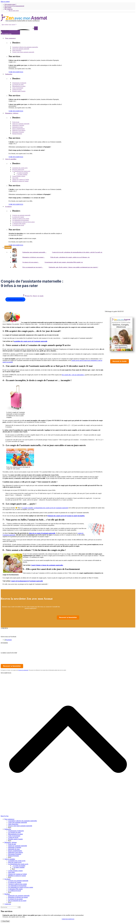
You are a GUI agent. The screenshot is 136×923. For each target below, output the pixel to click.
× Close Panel (5, 921)
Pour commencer (6, 644)
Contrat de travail (13, 837)
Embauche (4, 674)
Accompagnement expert (8, 679)
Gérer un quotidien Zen (7, 656)
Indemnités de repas (14, 849)
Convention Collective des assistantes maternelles (22, 821)
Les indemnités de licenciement (17, 885)
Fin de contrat (5, 678)
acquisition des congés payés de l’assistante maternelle (30, 341)
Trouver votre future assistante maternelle (20, 826)
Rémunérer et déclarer (7, 648)
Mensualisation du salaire (15, 834)
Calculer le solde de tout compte (17, 884)
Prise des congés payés (14, 862)
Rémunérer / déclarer (10, 842)
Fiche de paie (12, 844)
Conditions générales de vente (9, 635)
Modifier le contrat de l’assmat (17, 875)
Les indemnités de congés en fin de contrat (20, 887)
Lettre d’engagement (14, 836)
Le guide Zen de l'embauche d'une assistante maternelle (17, 654)
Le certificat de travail (14, 890)
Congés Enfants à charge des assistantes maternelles (47, 565)
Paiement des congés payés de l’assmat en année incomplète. (66, 516)
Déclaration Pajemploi (14, 854)
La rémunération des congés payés (18, 864)
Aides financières (13, 824)
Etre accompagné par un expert (17, 900)
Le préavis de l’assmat (14, 882)
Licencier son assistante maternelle (18, 880)
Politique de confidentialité (8, 633)
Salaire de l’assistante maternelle (17, 845)
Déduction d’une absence (15, 852)
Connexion (7, 904)
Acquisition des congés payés (16, 860)
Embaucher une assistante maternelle (19, 895)
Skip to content (5, 1)
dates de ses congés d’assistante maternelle (42, 533)
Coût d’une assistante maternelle (17, 822)
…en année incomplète (18, 865)
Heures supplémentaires (15, 850)
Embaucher (4, 646)
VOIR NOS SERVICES (68, 919)
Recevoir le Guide (120, 361)
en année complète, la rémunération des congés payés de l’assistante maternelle (45, 508)
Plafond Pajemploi (13, 855)
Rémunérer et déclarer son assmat (18, 897)
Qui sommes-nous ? (6, 630)
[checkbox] (10, 33)
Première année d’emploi (15, 839)
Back (9, 827)
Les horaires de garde (14, 832)
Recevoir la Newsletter (68, 617)
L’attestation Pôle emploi (15, 889)
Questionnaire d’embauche (16, 831)
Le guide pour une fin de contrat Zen (11, 658)
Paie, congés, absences (7, 676)
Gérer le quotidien (6, 649)
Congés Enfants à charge (15, 870)
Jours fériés (11, 872)
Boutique (7, 894)
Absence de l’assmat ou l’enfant (17, 874)
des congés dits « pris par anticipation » (73, 375)
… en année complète (18, 867)
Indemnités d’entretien (14, 847)
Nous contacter (5, 631)
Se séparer (4, 651)
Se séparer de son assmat (15, 899)
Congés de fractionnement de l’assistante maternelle (27, 581)
